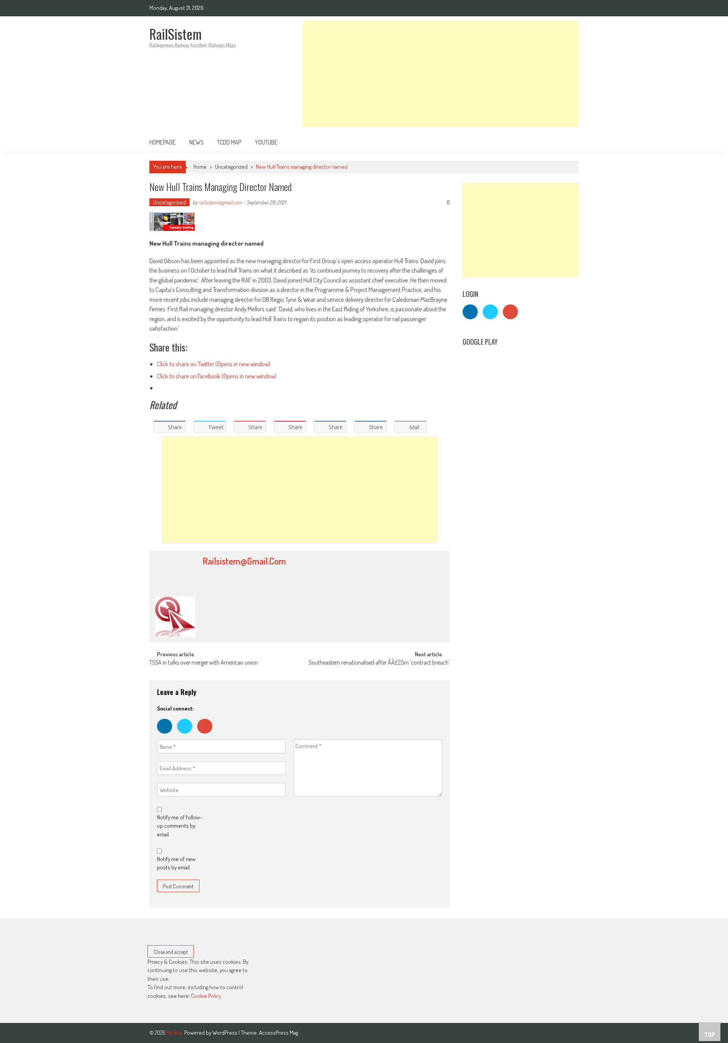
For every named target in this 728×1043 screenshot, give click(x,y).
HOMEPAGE (162, 142)
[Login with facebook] (167, 735)
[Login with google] (206, 735)
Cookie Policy (206, 995)
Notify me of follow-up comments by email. (179, 826)
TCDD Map (229, 142)
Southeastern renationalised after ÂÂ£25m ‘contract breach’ (379, 663)
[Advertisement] (441, 74)
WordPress (225, 1032)
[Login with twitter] (187, 735)
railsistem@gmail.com (220, 202)
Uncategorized (231, 166)
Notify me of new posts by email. (176, 863)
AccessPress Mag (278, 1032)
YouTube (266, 142)
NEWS (196, 142)
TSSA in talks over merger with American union (203, 663)
